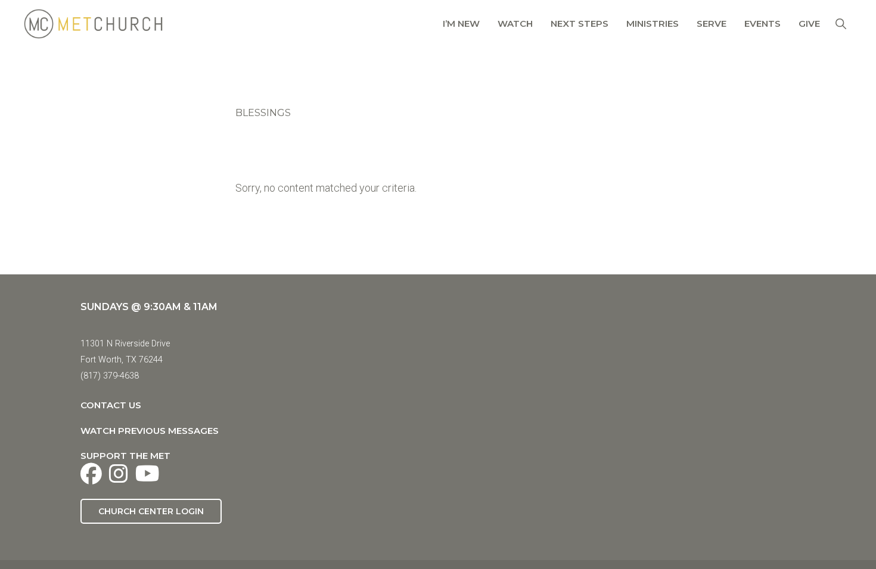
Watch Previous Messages (149, 430)
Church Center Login (151, 511)
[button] (840, 23)
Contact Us (110, 405)
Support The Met (125, 455)
